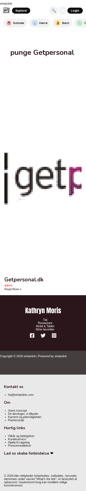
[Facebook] (32, 337)
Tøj (45, 319)
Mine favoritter (45, 329)
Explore (21, 10)
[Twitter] (43, 337)
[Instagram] (54, 337)
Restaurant (45, 323)
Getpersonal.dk (24, 279)
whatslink (6, 3)
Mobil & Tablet (45, 326)
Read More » (12, 289)
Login (75, 10)
